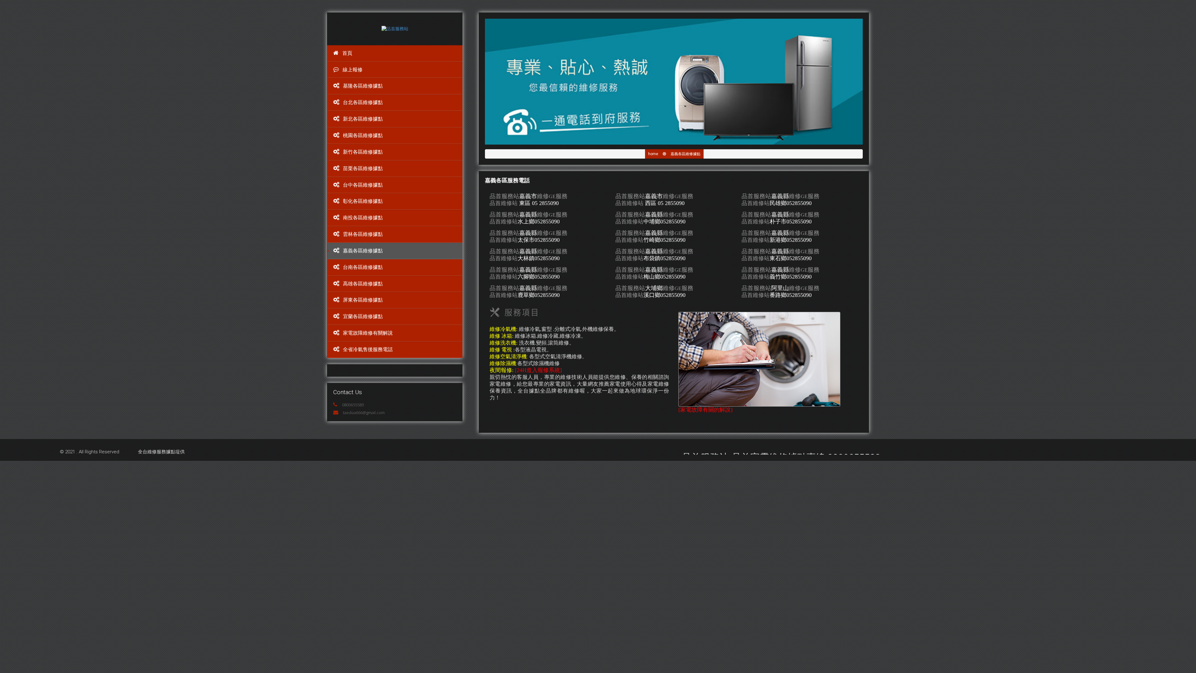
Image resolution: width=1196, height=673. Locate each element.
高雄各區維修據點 (363, 284)
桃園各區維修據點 (363, 135)
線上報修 (353, 70)
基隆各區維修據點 (363, 86)
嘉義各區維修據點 (363, 251)
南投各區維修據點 (363, 218)
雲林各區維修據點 (363, 234)
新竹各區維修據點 (363, 152)
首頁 (347, 53)
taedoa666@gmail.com (364, 412)
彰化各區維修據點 (363, 201)
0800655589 (353, 404)
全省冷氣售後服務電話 (368, 349)
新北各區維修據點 (363, 119)
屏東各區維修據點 (363, 300)
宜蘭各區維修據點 (363, 316)
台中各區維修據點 (363, 185)
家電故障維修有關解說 (368, 333)
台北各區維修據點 (363, 102)
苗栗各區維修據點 (363, 168)
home (653, 154)
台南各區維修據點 (363, 267)
